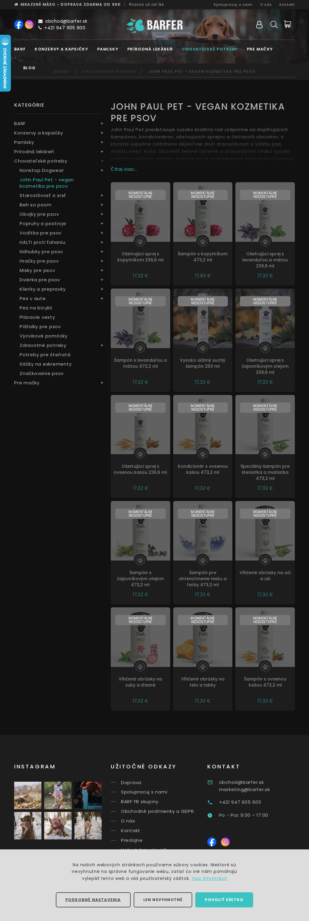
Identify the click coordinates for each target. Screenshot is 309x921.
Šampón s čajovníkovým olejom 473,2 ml (140, 579)
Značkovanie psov (42, 373)
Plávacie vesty (37, 317)
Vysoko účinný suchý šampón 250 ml (202, 363)
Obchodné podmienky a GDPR (157, 811)
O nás (266, 4)
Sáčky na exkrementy (46, 364)
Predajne (132, 840)
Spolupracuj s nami (233, 4)
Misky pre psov (37, 270)
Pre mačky (260, 49)
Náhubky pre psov (41, 251)
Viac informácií (209, 878)
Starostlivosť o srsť (43, 195)
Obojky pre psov (39, 214)
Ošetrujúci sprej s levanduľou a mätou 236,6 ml (265, 260)
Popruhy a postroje (43, 223)
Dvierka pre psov (40, 279)
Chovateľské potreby (210, 49)
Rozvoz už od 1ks (146, 4)
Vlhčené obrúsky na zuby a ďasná (140, 682)
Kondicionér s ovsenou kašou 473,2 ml (203, 469)
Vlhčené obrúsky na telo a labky (203, 682)
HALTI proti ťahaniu (42, 242)
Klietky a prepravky (42, 289)
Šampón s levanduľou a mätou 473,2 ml (140, 363)
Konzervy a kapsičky (61, 49)
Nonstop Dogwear (42, 170)
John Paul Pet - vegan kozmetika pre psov (47, 182)
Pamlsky (107, 49)
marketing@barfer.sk (244, 789)
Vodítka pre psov (41, 233)
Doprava (131, 782)
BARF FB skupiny (139, 801)
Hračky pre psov (39, 261)
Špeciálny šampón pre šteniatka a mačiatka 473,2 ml (265, 472)
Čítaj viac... (124, 169)
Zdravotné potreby (43, 345)
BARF (20, 49)
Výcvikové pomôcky (44, 336)
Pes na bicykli (36, 308)
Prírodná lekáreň (150, 49)
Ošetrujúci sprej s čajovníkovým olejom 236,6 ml (265, 366)
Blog (29, 68)
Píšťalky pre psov (40, 326)
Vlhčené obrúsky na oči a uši (265, 576)
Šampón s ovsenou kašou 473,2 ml (265, 682)
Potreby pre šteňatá (45, 354)
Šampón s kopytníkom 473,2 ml (203, 257)
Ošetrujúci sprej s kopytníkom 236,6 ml (140, 257)
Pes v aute (33, 298)
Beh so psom (35, 205)
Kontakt (287, 4)
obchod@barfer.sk (66, 21)
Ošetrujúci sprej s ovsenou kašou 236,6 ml (140, 469)
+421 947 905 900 (64, 28)
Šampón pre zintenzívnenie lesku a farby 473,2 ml (203, 579)
